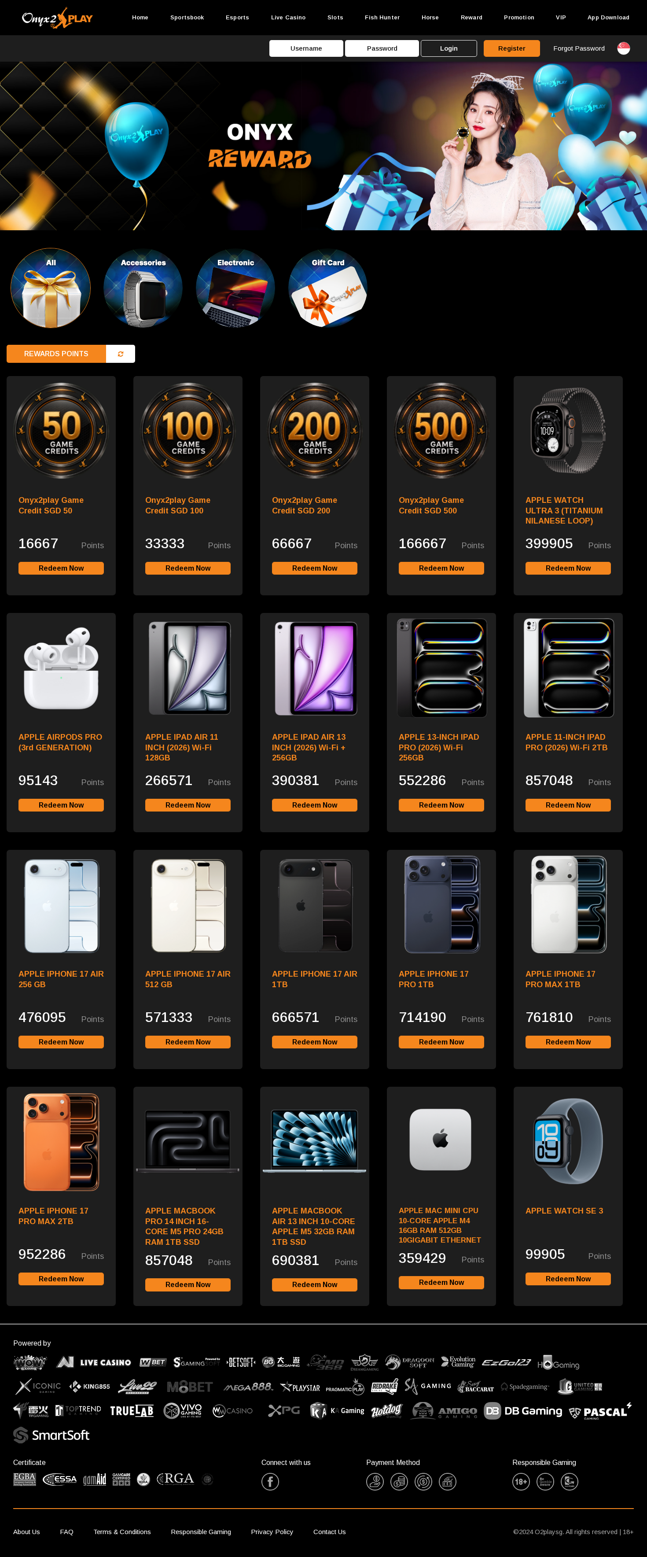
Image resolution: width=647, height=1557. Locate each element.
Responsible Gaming (201, 1531)
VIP (561, 17)
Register (512, 48)
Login (449, 48)
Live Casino (288, 17)
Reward (471, 17)
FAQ (67, 1531)
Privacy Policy (272, 1531)
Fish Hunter (382, 17)
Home (140, 17)
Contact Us (329, 1531)
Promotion (519, 17)
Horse (430, 17)
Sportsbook (187, 17)
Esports (237, 17)
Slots (335, 17)
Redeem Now (61, 568)
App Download (608, 17)
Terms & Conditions (122, 1531)
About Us (26, 1531)
